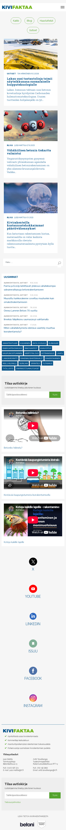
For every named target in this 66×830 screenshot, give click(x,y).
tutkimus (47, 363)
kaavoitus (45, 348)
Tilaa (54, 395)
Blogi (29, 20)
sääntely (35, 363)
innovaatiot (31, 348)
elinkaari (53, 343)
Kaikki (16, 20)
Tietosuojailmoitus (13, 802)
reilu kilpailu (10, 363)
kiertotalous (32, 353)
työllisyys (8, 368)
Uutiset (33, 30)
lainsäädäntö (10, 358)
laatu (60, 353)
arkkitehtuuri (10, 343)
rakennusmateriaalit (31, 358)
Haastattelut (46, 20)
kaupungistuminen (12, 353)
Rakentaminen (52, 358)
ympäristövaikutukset (27, 368)
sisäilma (23, 363)
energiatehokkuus (12, 348)
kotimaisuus (47, 353)
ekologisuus (39, 343)
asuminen (25, 343)
